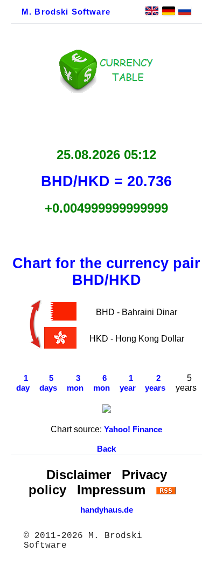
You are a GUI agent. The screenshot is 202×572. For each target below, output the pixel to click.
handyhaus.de (106, 510)
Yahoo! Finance (133, 429)
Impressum (111, 489)
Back (106, 449)
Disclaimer (78, 474)
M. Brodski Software (66, 12)
